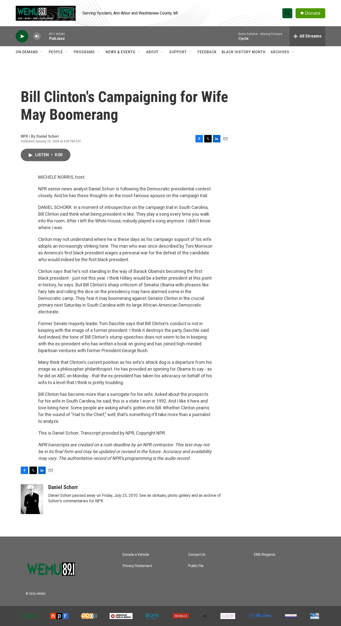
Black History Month (244, 52)
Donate (312, 13)
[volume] (37, 36)
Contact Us (196, 555)
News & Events (120, 52)
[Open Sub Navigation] (42, 52)
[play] (22, 36)
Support (178, 52)
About (152, 52)
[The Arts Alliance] (291, 616)
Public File (196, 566)
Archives (280, 52)
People (56, 52)
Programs (84, 52)
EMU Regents (264, 555)
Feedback (207, 52)
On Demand (27, 52)
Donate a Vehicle (136, 555)
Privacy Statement (137, 566)
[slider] (45, 36)
